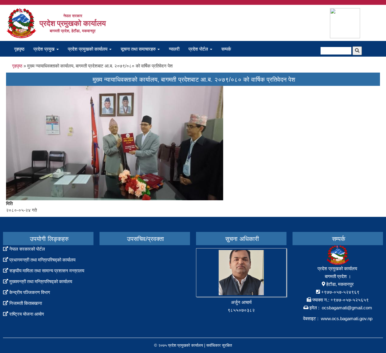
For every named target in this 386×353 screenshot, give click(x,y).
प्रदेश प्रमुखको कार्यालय (88, 49)
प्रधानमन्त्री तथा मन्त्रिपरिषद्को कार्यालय (42, 259)
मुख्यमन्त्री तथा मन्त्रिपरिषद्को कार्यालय (40, 281)
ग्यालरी (174, 49)
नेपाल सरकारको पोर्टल (27, 248)
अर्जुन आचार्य (241, 302)
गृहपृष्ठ (19, 49)
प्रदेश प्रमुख (44, 49)
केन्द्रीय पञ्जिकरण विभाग (29, 292)
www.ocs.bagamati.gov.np (346, 318)
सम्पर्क (226, 49)
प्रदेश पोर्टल (198, 49)
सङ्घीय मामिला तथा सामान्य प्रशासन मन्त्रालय (46, 270)
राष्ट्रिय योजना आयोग (26, 314)
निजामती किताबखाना (25, 303)
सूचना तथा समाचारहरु (139, 49)
